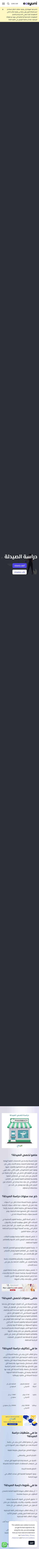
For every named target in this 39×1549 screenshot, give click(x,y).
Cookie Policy (25, 1535)
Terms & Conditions (23, 1537)
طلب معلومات (19, 572)
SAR (14, 4)
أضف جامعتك (19, 565)
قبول (31, 1542)
